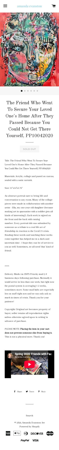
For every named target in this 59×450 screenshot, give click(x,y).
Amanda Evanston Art (33, 422)
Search (29, 415)
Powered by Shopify (30, 426)
